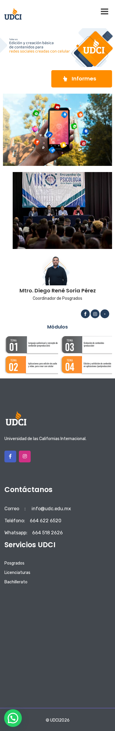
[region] (62, 210)
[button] (81, 78)
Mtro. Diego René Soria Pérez (57, 290)
